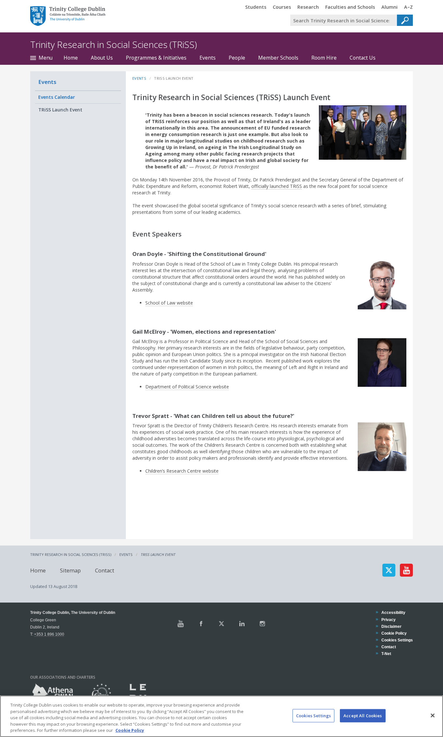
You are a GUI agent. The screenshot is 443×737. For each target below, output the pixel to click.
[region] (221, 716)
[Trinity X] (221, 623)
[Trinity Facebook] (201, 623)
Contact (104, 570)
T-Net (386, 653)
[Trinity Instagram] (262, 623)
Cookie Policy (394, 633)
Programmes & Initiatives (156, 57)
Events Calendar (56, 97)
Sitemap (70, 570)
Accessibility (393, 612)
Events (207, 57)
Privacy (388, 619)
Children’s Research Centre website (182, 471)
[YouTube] (406, 570)
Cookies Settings (313, 716)
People (237, 57)
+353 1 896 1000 (49, 634)
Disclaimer (391, 626)
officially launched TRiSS (276, 186)
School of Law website (169, 303)
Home (71, 57)
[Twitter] (388, 570)
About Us (102, 57)
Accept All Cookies (362, 716)
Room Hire (324, 57)
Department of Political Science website (187, 387)
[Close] (432, 715)
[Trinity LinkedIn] (242, 623)
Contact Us (363, 57)
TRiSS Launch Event (60, 110)
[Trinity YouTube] (180, 623)
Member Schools (278, 57)
